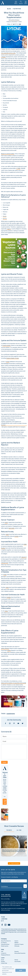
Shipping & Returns (5, 955)
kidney (9, 650)
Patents (16, 959)
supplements (11, 713)
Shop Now (8, 704)
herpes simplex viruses (12, 358)
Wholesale (16, 946)
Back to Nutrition (15, 863)
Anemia (4, 216)
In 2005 (18, 168)
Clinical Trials (4, 963)
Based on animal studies (7, 154)
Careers (16, 941)
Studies (3, 548)
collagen (3, 57)
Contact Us (3, 953)
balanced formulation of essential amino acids (13, 683)
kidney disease (5, 648)
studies (9, 597)
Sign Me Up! (5, 801)
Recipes (3, 961)
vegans (9, 229)
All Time (19, 830)
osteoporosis (4, 563)
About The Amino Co (6, 941)
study (7, 361)
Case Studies (17, 961)
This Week (9, 830)
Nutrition (17, 8)
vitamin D (24, 557)
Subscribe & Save (5, 944)
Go (25, 886)
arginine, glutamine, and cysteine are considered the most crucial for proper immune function (14, 423)
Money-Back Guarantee (19, 953)
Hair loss (5, 218)
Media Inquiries (4, 946)
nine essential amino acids (8, 53)
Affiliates (16, 942)
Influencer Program (19, 944)
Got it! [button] (20, 970)
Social (2, 959)
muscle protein (6, 345)
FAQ (2, 951)
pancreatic (12, 528)
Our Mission (4, 942)
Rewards (16, 951)
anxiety (16, 536)
